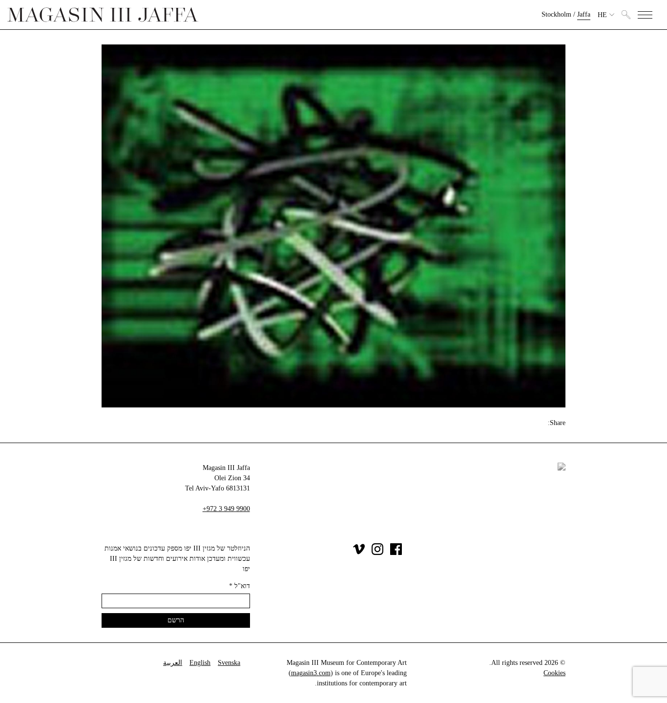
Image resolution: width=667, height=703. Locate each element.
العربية (172, 662)
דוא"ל (239, 586)
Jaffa (583, 14)
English (199, 662)
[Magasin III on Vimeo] (359, 552)
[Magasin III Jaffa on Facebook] (396, 552)
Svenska (229, 662)
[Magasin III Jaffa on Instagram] (377, 552)
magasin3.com (311, 673)
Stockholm (556, 14)
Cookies (554, 673)
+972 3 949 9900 (226, 508)
